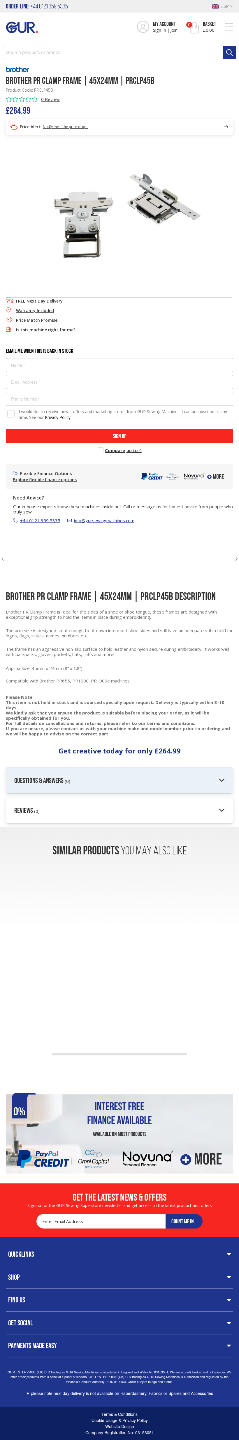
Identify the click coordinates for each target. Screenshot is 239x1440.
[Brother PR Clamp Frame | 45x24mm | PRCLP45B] (119, 219)
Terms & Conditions (119, 1414)
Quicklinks (21, 1254)
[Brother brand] (119, 69)
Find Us (16, 1300)
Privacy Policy (58, 417)
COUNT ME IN (182, 1221)
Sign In (159, 30)
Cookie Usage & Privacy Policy (120, 1420)
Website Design (119, 1426)
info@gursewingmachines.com (104, 520)
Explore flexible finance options (45, 479)
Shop (14, 1277)
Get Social (20, 1323)
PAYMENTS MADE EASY (32, 1345)
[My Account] (143, 27)
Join (174, 30)
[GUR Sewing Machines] (22, 27)
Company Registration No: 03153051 (119, 1432)
